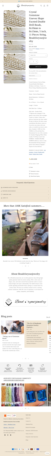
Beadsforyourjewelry (12, 451)
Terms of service (43, 451)
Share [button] (31, 167)
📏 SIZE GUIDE (33, 159)
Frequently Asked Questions (32, 436)
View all (48, 317)
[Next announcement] (48, 1)
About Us (28, 418)
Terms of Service (29, 433)
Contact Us (28, 421)
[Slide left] (22, 266)
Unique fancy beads (37, 154)
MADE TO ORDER (33, 52)
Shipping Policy (29, 424)
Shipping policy (21, 453)
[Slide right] (28, 266)
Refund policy (28, 451)
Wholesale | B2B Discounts (32, 430)
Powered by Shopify (20, 451)
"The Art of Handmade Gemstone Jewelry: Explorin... (34, 325)
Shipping (37, 48)
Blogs (27, 440)
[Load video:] (25, 302)
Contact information (30, 453)
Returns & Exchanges (30, 427)
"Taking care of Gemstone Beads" (10, 337)
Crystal (36, 152)
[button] (3, 5)
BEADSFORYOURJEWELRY (14, 380)
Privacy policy (35, 451)
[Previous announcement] (2, 1)
